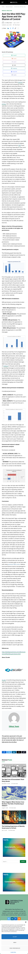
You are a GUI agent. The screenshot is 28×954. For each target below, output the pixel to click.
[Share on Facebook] (13, 28)
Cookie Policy (13, 952)
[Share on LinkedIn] (8, 28)
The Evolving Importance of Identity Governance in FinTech (13, 827)
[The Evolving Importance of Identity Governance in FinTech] (14, 817)
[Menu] (2, 2)
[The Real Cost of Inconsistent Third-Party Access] (14, 770)
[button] (26, 922)
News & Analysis (9, 6)
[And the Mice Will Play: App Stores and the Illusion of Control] (14, 40)
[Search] (26, 2)
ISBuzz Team (9, 22)
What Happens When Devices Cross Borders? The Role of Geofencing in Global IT (13, 803)
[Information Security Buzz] (14, 2)
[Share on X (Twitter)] (10, 28)
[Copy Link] (15, 28)
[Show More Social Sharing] (18, 28)
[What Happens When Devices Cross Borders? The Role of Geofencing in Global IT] (14, 793)
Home (3, 6)
